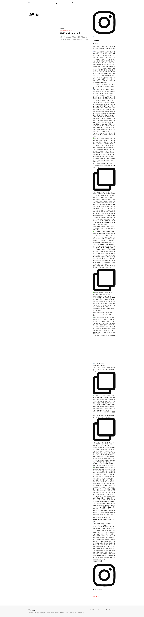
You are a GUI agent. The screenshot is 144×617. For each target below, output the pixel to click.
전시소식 (70, 30)
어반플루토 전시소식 (64, 30)
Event (77, 3)
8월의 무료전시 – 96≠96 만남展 (70, 33)
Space (57, 3)
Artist (72, 3)
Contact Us (85, 3)
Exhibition (65, 3)
